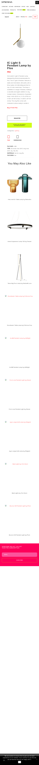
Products (13, 10)
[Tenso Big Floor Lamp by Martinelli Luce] (19, 252)
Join (35, 16)
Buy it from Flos (12, 108)
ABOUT (17, 16)
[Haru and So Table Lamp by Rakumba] (19, 168)
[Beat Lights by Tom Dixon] (19, 462)
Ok (19, 762)
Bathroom (17, 6)
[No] (37, 759)
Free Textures (6, 13)
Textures (19, 9)
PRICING (24, 16)
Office (23, 6)
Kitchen (11, 6)
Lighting (32, 6)
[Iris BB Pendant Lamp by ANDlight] (19, 336)
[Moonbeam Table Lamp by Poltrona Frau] (19, 294)
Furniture (5, 6)
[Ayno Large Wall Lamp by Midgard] (19, 420)
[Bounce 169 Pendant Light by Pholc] (19, 504)
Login (30, 16)
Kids (27, 6)
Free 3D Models (31, 10)
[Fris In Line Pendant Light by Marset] (19, 378)
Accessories (5, 10)
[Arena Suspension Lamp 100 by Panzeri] (19, 210)
